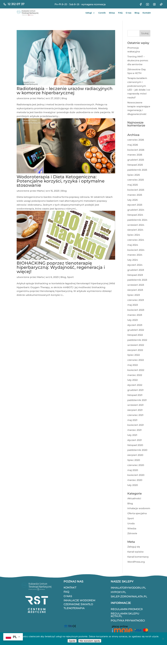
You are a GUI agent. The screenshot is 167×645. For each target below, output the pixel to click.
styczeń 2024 (134, 264)
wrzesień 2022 (135, 345)
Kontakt (147, 13)
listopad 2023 (135, 275)
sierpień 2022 (135, 350)
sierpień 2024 (135, 229)
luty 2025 (132, 199)
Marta (40, 98)
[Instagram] (154, 4)
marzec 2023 (134, 314)
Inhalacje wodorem (138, 508)
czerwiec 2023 (135, 300)
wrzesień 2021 (135, 405)
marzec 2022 (134, 375)
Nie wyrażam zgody (90, 640)
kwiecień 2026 (135, 149)
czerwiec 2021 (135, 415)
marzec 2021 (134, 430)
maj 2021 (132, 420)
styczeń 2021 (134, 440)
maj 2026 (132, 144)
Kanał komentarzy (138, 556)
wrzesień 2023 (135, 284)
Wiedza (131, 528)
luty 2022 (132, 379)
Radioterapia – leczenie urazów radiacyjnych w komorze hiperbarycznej (65, 90)
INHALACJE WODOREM (79, 600)
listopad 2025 (135, 164)
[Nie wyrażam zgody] (163, 638)
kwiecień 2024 (135, 249)
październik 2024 (137, 219)
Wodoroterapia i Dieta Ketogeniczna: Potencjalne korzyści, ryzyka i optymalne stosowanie (61, 181)
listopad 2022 (135, 334)
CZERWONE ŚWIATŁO (78, 604)
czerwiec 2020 (135, 465)
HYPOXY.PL (118, 592)
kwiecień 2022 (135, 370)
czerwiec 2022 (135, 359)
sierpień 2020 (135, 455)
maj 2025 (132, 184)
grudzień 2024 (135, 209)
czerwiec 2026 (135, 139)
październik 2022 (137, 340)
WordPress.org (136, 561)
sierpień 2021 (135, 410)
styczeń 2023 (134, 325)
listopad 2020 (135, 445)
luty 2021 (132, 435)
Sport (70, 277)
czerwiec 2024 (135, 239)
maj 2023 (132, 304)
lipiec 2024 (133, 234)
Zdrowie (132, 533)
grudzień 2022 (135, 329)
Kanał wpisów (135, 551)
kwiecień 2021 (135, 424)
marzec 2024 (134, 254)
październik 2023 (137, 279)
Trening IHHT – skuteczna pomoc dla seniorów (137, 60)
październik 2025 (137, 169)
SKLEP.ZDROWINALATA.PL (129, 596)
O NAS (68, 596)
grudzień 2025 (135, 159)
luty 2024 (132, 259)
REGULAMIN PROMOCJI (127, 609)
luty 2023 (132, 320)
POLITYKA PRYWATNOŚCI (128, 620)
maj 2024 (132, 244)
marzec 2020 (134, 480)
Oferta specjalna (137, 513)
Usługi (88, 13)
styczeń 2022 (134, 385)
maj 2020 (132, 470)
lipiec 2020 (133, 460)
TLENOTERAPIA (74, 608)
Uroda (131, 523)
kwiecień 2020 (135, 475)
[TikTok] (161, 4)
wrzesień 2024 (135, 224)
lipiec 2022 (133, 354)
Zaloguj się (133, 546)
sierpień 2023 (135, 289)
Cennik (102, 13)
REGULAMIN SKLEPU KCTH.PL (125, 615)
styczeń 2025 (134, 204)
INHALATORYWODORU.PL (128, 587)
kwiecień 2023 (135, 309)
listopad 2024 (135, 214)
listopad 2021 (134, 395)
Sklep (112, 13)
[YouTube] (147, 4)
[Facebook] (140, 4)
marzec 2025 (134, 194)
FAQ (120, 13)
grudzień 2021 (135, 390)
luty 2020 (132, 485)
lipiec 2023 (133, 294)
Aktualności (134, 498)
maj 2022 (132, 365)
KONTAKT (70, 587)
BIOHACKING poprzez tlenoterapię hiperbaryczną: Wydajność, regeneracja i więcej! (61, 267)
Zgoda (72, 640)
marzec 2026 (134, 154)
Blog (137, 13)
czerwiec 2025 (135, 179)
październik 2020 (137, 450)
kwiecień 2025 (135, 189)
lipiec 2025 (133, 174)
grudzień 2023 (135, 269)
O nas (128, 13)
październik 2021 (137, 400)
